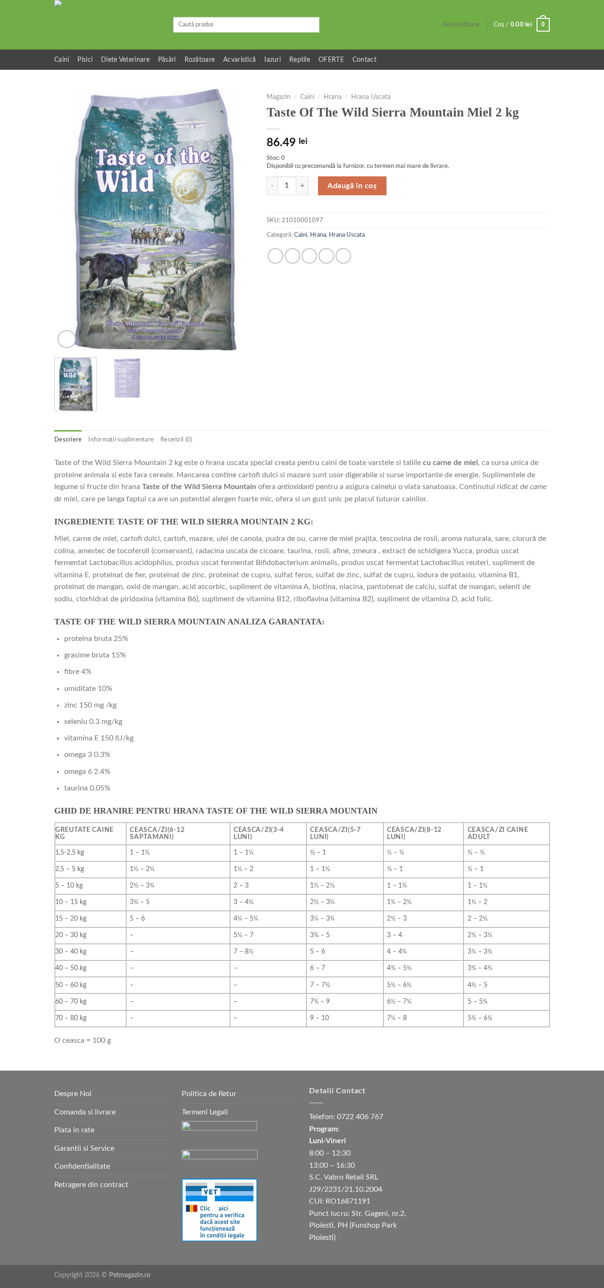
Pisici (84, 59)
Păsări (167, 59)
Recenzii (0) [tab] (176, 439)
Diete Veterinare (125, 59)
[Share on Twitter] (292, 256)
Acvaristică (239, 59)
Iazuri (272, 59)
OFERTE (331, 59)
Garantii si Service (84, 1148)
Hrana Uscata (371, 97)
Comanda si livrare (85, 1112)
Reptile (299, 59)
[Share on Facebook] (275, 256)
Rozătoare (200, 59)
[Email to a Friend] (309, 256)
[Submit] (327, 25)
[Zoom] (67, 339)
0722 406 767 (360, 1117)
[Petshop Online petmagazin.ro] (106, 25)
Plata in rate (74, 1130)
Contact (364, 59)
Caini (61, 59)
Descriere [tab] (68, 439)
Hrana (333, 97)
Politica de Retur (209, 1093)
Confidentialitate (82, 1166)
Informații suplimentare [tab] (121, 439)
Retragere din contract (91, 1184)
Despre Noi (73, 1093)
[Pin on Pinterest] (326, 256)
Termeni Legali (205, 1112)
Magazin (279, 97)
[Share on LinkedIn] (343, 256)
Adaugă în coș (352, 186)
